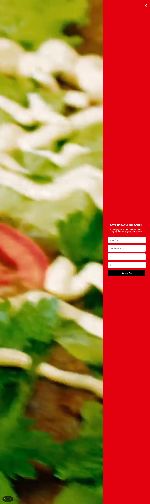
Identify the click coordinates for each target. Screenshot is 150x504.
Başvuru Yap (127, 273)
